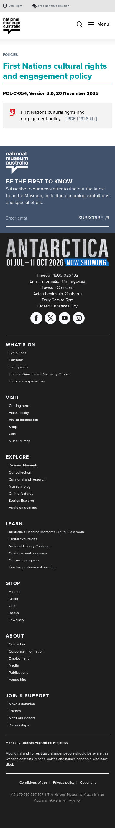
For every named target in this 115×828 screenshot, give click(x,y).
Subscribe (90, 217)
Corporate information (26, 651)
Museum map (19, 441)
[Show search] (80, 25)
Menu (103, 24)
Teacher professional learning (32, 567)
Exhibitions (18, 353)
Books (14, 612)
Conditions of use (33, 782)
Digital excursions (23, 539)
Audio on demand (23, 507)
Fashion (15, 591)
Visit (12, 397)
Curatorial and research (27, 479)
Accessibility (19, 412)
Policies (10, 54)
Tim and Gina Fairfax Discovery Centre (39, 374)
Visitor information (23, 419)
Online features (21, 493)
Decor (13, 598)
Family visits (18, 367)
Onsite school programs (28, 553)
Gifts (12, 605)
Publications (18, 672)
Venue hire (17, 679)
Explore (17, 457)
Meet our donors (22, 718)
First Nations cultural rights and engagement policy (53, 115)
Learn (14, 523)
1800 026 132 (65, 275)
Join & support (27, 695)
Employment (19, 658)
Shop (13, 426)
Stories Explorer (21, 500)
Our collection (20, 472)
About (15, 636)
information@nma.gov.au (63, 281)
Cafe (12, 433)
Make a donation (22, 704)
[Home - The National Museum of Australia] (12, 26)
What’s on (21, 344)
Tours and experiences (27, 381)
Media (14, 665)
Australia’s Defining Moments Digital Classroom (46, 532)
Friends (15, 711)
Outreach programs (24, 560)
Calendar (16, 360)
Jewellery (16, 620)
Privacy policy (64, 782)
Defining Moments (23, 465)
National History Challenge (30, 546)
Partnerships (19, 725)
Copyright (88, 782)
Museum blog (20, 486)
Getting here (19, 405)
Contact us (17, 644)
